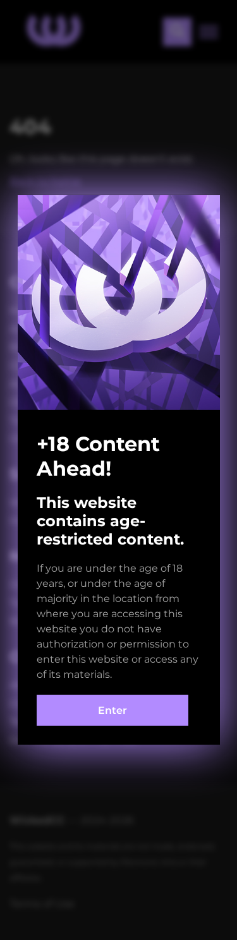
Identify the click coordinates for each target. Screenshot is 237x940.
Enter (112, 710)
